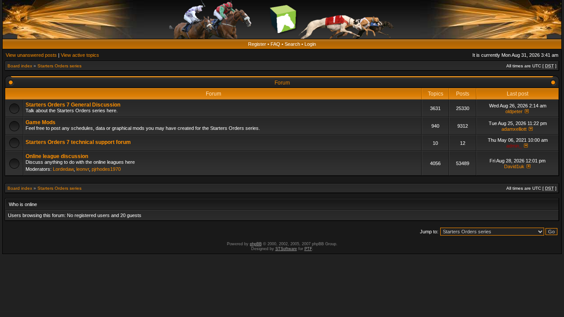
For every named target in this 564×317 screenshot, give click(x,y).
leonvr (82, 169)
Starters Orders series (59, 65)
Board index (19, 65)
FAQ (275, 44)
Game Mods (41, 122)
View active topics (80, 55)
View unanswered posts (31, 55)
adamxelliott (514, 129)
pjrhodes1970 (106, 169)
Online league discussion (57, 156)
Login (310, 44)
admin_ (514, 145)
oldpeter (514, 111)
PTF (308, 249)
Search (292, 44)
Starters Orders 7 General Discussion (73, 105)
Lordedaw (63, 169)
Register (257, 44)
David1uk (514, 166)
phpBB (256, 244)
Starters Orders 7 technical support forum (78, 142)
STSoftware (286, 249)
